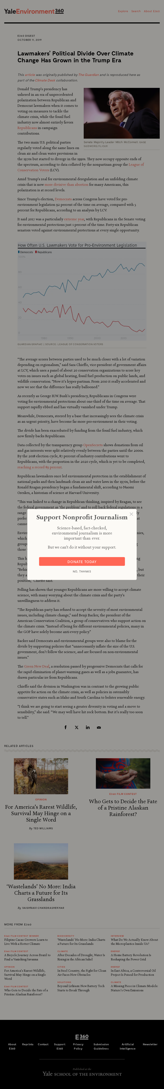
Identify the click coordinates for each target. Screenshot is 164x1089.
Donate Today (82, 561)
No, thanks (82, 571)
